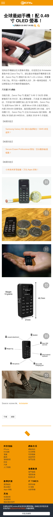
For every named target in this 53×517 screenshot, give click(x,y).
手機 (5, 417)
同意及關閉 (26, 514)
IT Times (33, 481)
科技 (5, 462)
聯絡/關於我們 (9, 502)
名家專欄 (31, 489)
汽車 (5, 465)
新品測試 (7, 487)
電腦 (5, 454)
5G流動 (6, 452)
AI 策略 (31, 487)
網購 (12, 417)
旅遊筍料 (31, 457)
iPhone (6, 449)
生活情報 (31, 452)
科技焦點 (8, 446)
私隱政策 (7, 497)
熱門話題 (31, 459)
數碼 (5, 457)
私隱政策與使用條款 (18, 508)
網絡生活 (32, 446)
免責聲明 (7, 499)
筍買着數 (31, 454)
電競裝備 (31, 474)
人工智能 (7, 467)
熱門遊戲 (31, 472)
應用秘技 (7, 484)
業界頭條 (31, 484)
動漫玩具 (31, 477)
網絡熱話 (31, 449)
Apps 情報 (8, 489)
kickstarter (23, 403)
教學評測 (8, 481)
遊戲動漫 (32, 469)
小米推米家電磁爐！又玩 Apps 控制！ (22, 170)
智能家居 (7, 459)
